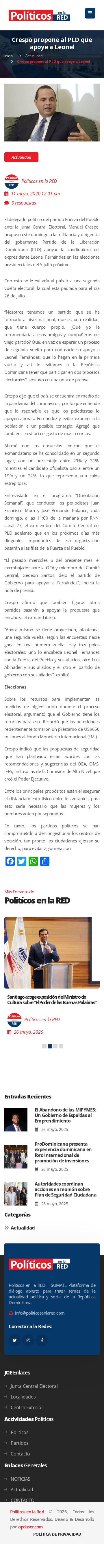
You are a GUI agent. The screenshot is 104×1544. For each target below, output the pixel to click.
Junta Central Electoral (34, 1386)
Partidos (20, 1443)
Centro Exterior (27, 1407)
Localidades (23, 1397)
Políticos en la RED (39, 181)
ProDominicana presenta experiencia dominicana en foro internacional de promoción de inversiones (63, 1152)
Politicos (20, 1432)
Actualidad (33, 55)
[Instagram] (28, 1340)
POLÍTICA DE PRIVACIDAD (57, 1534)
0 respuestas (24, 203)
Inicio (8, 55)
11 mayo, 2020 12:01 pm (35, 193)
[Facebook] (42, 1340)
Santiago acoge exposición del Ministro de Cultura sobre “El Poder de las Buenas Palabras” (51, 1000)
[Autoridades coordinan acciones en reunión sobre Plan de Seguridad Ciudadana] (15, 1194)
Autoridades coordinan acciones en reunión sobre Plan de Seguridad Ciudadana (65, 1189)
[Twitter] (15, 1340)
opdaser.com (30, 1527)
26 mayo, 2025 (54, 1129)
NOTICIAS (20, 1479)
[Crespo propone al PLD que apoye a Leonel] (52, 112)
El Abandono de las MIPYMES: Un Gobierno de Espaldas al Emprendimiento (65, 1115)
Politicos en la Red (27, 1511)
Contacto (20, 1454)
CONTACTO (22, 1500)
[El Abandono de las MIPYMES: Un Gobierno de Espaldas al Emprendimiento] (15, 1120)
